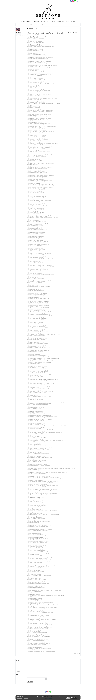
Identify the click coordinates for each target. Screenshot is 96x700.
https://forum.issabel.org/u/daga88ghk (35, 582)
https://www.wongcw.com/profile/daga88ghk (36, 616)
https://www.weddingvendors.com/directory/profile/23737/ (39, 627)
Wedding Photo (60, 21)
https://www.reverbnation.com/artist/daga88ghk (37, 448)
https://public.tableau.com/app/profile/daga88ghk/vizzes (39, 525)
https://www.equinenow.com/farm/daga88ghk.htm (37, 201)
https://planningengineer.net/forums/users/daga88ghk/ (39, 648)
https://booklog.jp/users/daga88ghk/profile (36, 120)
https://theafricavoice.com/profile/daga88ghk (36, 294)
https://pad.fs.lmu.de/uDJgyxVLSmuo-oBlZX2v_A (37, 166)
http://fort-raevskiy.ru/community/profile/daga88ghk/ (38, 301)
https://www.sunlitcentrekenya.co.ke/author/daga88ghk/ (39, 575)
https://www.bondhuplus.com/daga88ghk (36, 427)
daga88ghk (40, 24)
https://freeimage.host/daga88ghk (34, 261)
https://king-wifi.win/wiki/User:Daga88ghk (35, 539)
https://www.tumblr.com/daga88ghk (34, 41)
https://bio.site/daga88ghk (32, 272)
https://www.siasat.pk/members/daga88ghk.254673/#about (39, 396)
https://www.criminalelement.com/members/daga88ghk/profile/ (40, 561)
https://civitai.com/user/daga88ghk (34, 273)
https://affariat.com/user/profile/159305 (35, 346)
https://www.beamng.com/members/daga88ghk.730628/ (39, 398)
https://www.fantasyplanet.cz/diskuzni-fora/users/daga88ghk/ (40, 356)
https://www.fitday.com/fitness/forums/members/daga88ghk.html (41, 146)
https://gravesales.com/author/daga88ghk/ (36, 502)
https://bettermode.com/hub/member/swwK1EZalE (38, 298)
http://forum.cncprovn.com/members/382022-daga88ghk (39, 614)
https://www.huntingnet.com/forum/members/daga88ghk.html (40, 185)
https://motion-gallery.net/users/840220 (35, 319)
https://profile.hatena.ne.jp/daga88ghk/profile (36, 435)
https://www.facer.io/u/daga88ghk (34, 408)
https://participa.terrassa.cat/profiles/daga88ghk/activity (39, 484)
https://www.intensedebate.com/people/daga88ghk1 (38, 113)
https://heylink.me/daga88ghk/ (33, 528)
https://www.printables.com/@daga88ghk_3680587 (37, 317)
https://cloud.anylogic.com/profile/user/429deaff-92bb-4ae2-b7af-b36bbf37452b (44, 590)
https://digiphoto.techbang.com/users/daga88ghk (37, 366)
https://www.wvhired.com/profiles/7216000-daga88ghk (38, 147)
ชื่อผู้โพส (18, 671)
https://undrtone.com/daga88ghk (34, 66)
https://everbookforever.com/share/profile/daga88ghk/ (38, 476)
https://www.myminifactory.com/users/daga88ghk (37, 531)
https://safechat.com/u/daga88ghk (34, 99)
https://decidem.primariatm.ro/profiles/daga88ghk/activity (39, 529)
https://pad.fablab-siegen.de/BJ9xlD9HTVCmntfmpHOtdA (39, 253)
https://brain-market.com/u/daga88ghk (35, 635)
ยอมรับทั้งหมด (74, 697)
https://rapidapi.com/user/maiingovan (35, 248)
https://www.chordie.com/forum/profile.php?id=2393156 (39, 238)
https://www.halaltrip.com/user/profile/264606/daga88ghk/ (39, 265)
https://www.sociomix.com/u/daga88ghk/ (35, 278)
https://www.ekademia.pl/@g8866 (34, 591)
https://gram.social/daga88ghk (33, 323)
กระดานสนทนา (19, 24)
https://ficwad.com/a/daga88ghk (34, 270)
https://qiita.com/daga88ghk (33, 69)
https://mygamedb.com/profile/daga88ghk (36, 281)
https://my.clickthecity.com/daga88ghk (35, 177)
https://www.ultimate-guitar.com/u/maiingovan (37, 585)
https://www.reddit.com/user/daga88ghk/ (36, 40)
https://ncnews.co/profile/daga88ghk (35, 506)
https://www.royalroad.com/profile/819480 (36, 136)
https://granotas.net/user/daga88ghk (35, 257)
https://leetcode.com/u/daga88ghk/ (34, 109)
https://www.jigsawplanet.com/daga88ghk (36, 310)
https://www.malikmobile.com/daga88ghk (36, 89)
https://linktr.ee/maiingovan (33, 87)
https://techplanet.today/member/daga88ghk (36, 341)
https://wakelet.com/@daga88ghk (34, 436)
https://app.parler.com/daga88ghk (34, 562)
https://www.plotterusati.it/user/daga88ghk (36, 188)
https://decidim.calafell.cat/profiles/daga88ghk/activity (38, 372)
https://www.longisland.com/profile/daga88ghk (37, 63)
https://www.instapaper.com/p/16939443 (35, 342)
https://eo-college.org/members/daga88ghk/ (36, 329)
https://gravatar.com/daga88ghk (34, 44)
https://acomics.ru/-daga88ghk (33, 594)
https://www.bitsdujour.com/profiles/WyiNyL (36, 437)
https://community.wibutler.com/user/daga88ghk (37, 364)
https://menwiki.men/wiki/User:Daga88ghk (36, 423)
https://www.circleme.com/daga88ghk (35, 235)
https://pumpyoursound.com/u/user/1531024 (36, 368)
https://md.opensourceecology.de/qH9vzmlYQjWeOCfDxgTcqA (40, 626)
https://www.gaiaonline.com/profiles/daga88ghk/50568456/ (39, 117)
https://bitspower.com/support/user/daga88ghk (37, 558)
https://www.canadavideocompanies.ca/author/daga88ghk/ (39, 260)
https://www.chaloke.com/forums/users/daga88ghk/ (38, 223)
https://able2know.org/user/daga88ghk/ (35, 439)
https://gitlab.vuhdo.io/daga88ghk (34, 77)
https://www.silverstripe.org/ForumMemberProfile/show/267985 (40, 59)
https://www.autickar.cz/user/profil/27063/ (36, 189)
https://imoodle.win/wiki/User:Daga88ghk (36, 330)
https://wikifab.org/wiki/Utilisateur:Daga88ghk (36, 644)
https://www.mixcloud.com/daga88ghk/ (35, 411)
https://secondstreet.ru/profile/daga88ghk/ (36, 101)
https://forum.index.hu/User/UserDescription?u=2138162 (39, 114)
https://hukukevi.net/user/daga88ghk (35, 351)
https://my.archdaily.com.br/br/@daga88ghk (36, 135)
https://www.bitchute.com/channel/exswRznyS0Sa (37, 371)
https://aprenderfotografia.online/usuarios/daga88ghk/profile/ (40, 110)
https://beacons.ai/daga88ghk (33, 522)
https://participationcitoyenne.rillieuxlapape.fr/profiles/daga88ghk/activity (42, 379)
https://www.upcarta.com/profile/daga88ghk (36, 535)
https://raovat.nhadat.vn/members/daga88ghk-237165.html (39, 457)
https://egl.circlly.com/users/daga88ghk (35, 212)
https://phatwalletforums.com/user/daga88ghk (37, 441)
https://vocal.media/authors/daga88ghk (35, 179)
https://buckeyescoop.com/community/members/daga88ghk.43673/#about (43, 447)
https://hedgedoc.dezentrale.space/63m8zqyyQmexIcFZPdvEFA (40, 622)
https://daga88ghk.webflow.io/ (33, 363)
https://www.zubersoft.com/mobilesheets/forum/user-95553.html (41, 266)
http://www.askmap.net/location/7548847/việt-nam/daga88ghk (40, 73)
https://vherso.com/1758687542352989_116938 (37, 573)
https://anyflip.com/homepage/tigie (34, 160)
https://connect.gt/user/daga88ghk (34, 647)
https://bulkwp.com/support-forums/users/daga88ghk (38, 250)
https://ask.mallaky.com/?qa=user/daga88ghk (36, 171)
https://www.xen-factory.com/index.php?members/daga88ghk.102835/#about (43, 103)
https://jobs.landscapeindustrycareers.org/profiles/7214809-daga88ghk (42, 65)
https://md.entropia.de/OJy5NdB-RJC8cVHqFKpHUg (37, 541)
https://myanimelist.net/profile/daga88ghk (36, 456)
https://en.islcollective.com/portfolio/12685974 (37, 288)
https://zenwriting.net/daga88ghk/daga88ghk (36, 299)
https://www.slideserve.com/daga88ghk (35, 192)
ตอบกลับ (30, 681)
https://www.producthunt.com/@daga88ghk (36, 581)
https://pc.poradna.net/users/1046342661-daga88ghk (38, 636)
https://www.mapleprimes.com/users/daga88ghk (37, 445)
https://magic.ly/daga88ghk (33, 211)
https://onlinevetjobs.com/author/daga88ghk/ (36, 355)
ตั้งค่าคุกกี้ (68, 697)
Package (28, 21)
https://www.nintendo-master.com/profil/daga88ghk (38, 93)
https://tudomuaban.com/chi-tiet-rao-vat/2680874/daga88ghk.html (41, 175)
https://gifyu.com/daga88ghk (33, 105)
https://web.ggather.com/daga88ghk (34, 152)
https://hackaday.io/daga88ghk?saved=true (36, 424)
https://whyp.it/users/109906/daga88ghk (35, 240)
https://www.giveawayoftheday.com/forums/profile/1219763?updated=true (43, 429)
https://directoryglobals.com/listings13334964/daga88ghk (39, 520)
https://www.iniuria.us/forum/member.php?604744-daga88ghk (40, 57)
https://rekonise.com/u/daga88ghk (34, 390)
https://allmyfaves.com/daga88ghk (34, 91)
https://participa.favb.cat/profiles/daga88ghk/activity (38, 566)
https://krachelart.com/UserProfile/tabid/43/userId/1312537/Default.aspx (42, 619)
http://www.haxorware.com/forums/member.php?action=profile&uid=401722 (43, 557)
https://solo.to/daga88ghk (32, 592)
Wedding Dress (35, 21)
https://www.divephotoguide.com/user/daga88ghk (37, 52)
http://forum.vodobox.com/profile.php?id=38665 (37, 48)
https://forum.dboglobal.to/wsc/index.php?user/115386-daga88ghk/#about (43, 514)
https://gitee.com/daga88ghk (33, 297)
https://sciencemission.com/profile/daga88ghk (37, 338)
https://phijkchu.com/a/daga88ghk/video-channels (37, 170)
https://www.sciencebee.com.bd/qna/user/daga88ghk (38, 90)
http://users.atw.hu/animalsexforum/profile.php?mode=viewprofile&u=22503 (43, 334)
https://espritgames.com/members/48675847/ (37, 176)
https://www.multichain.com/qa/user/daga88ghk (37, 124)
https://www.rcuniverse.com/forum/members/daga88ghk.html (40, 184)
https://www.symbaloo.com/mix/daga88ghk (36, 54)
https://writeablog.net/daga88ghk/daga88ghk (36, 473)
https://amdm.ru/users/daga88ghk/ (34, 264)
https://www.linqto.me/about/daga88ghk (35, 276)
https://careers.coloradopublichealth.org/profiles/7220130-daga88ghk (42, 510)
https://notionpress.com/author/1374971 (36, 97)
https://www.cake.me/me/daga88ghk (35, 567)
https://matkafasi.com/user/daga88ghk (35, 407)
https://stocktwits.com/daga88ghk (34, 86)
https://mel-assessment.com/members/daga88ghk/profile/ (39, 490)
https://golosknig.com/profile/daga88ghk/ (36, 102)
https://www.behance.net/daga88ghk (35, 471)
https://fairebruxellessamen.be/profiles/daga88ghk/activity (39, 154)
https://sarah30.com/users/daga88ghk (35, 155)
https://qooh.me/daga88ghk (33, 387)
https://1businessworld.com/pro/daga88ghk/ (36, 138)
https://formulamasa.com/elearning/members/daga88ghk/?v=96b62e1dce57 (43, 217)
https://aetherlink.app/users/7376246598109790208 (38, 353)
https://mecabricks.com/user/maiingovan (36, 249)
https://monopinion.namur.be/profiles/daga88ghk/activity (39, 318)
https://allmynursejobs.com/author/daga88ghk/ (37, 545)
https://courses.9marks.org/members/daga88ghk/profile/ (39, 421)
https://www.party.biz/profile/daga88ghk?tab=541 (37, 542)
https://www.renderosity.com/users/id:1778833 (37, 82)
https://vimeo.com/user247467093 (34, 75)
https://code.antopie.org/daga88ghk (34, 555)
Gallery (48, 21)
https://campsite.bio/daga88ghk (34, 533)
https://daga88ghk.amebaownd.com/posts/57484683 (38, 615)
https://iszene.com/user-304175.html (35, 132)
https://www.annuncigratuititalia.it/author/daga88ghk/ (38, 305)
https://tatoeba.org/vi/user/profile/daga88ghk (36, 392)
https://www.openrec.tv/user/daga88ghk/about (37, 128)
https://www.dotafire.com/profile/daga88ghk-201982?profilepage (40, 274)
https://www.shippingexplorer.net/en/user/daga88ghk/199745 (40, 482)
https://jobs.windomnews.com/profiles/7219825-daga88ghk (39, 410)
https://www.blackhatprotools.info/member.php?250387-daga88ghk (41, 126)
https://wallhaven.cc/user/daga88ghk (35, 534)
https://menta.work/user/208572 (34, 107)
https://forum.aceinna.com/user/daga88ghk (36, 642)
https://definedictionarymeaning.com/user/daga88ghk (38, 347)
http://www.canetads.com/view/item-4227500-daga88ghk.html (40, 391)
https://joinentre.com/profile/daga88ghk (35, 547)
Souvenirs (73, 21)
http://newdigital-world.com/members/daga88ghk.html (38, 350)
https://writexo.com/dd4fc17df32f (34, 501)
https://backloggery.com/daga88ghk (34, 224)
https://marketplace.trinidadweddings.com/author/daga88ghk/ (40, 500)
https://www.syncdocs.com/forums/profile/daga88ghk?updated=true (41, 67)
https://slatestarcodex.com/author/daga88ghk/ (37, 256)
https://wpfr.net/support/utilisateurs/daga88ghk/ (37, 331)
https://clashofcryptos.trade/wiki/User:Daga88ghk (37, 577)
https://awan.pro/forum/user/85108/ (35, 50)
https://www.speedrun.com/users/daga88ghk (36, 384)
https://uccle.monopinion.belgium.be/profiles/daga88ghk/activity (40, 46)
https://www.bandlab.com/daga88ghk (35, 452)
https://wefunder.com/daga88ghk (34, 498)
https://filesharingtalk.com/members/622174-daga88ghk (39, 311)
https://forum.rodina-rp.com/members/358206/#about (38, 521)
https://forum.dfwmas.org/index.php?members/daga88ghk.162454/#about (43, 485)
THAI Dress (42, 21)
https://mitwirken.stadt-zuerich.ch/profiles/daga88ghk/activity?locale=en (42, 416)
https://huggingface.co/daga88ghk (34, 586)
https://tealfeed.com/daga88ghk (34, 289)
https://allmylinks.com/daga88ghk (34, 127)
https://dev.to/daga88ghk (32, 600)
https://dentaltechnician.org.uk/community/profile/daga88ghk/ (40, 167)
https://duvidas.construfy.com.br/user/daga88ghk (37, 205)
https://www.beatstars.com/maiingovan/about (37, 246)
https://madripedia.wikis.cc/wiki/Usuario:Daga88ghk (38, 623)
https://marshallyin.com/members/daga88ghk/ (37, 325)
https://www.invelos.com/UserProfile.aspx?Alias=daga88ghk (39, 118)
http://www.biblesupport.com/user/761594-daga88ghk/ (38, 148)
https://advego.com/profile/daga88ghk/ (35, 236)
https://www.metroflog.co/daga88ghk (35, 399)
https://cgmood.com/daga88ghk (34, 443)
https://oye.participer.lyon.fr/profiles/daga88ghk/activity (39, 362)
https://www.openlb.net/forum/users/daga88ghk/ (37, 404)
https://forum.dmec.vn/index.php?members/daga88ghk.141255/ (40, 386)
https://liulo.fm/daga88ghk (32, 306)
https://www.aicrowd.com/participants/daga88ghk (37, 530)
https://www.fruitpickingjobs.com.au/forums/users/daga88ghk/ (40, 163)
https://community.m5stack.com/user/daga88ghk (37, 119)
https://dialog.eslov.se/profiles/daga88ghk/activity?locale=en (39, 180)
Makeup (53, 21)
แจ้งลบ (78, 28)
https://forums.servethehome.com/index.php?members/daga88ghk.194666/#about (44, 432)
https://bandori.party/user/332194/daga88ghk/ (37, 168)
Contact (67, 21)
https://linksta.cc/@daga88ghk (33, 354)
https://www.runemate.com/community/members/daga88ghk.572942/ (42, 504)
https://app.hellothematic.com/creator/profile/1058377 (38, 151)
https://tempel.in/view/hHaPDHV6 (34, 375)
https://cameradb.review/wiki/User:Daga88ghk (37, 345)
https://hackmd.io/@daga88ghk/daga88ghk (36, 587)
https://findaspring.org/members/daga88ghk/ (36, 516)
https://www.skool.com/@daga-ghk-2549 (35, 233)
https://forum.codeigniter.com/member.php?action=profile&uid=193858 (42, 187)
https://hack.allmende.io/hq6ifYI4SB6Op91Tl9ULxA (37, 302)
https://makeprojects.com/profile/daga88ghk (36, 231)
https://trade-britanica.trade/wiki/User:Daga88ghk (37, 406)
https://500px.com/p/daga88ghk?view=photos (36, 196)
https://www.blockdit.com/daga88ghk (35, 144)
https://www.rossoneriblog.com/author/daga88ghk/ (38, 417)
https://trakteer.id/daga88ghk (33, 150)
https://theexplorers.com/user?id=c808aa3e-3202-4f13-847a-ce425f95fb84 (42, 481)
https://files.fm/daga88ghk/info (33, 106)
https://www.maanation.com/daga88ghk (35, 474)
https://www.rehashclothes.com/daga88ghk (36, 221)
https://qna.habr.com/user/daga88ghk (35, 78)
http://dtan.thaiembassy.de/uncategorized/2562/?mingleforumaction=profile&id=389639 (45, 595)
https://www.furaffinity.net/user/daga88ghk (36, 518)
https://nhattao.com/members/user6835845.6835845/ (38, 463)
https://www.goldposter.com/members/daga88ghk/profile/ (39, 419)
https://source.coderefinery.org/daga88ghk (36, 181)
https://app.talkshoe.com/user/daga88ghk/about (37, 58)
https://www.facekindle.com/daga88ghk (35, 549)
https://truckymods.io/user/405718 (34, 195)
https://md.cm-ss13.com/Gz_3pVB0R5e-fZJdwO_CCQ (38, 216)
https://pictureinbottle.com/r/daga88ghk (35, 537)
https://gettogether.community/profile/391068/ (37, 382)
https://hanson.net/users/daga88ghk (35, 191)
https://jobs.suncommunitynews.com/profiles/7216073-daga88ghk (41, 162)
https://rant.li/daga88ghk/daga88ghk (35, 509)
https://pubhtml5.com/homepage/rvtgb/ (35, 420)
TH (78, 1)
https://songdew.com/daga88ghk (34, 574)
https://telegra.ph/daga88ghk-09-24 (34, 395)
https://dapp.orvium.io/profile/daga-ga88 (35, 208)
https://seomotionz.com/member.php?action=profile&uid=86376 (40, 284)
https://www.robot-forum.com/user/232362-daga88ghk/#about (40, 134)
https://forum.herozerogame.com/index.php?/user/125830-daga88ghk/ (42, 493)
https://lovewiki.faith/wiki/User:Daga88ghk (36, 339)
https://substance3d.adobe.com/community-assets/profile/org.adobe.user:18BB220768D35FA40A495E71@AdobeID (51, 468)
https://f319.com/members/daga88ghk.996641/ (37, 569)
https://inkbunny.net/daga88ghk (34, 183)
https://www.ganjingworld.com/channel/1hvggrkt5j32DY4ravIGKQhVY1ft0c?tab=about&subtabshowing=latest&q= (51, 565)
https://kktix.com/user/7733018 (33, 277)
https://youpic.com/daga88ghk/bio (34, 428)
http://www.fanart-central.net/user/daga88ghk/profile (38, 123)
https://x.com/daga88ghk (32, 37)
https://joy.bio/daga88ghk (32, 285)
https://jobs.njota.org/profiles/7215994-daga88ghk (37, 139)
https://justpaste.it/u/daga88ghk (34, 140)
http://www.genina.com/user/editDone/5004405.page (38, 174)
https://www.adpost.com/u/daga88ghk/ (35, 496)
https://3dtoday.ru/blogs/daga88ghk (34, 517)
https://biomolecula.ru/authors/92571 (35, 376)
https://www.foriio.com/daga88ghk (34, 213)
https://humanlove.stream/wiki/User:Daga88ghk (37, 293)
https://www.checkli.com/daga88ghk (34, 282)
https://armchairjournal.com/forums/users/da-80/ (37, 343)
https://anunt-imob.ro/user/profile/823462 (36, 378)
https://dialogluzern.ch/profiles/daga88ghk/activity (37, 526)
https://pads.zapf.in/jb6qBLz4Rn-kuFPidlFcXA (36, 579)
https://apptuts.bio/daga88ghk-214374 (35, 262)
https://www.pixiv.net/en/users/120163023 (36, 608)
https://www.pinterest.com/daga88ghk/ (35, 38)
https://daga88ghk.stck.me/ (33, 606)
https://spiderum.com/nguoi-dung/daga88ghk (36, 227)
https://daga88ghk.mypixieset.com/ (34, 599)
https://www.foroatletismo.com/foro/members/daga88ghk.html (40, 131)
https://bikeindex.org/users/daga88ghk (35, 524)
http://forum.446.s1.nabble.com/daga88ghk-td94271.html (39, 643)
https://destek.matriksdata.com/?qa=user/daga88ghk (38, 603)
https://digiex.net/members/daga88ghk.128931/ (37, 610)
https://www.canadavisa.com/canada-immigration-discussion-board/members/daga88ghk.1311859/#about (49, 402)
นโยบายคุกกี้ (26, 698)
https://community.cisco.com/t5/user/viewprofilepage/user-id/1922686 (42, 98)
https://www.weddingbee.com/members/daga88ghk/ (38, 640)
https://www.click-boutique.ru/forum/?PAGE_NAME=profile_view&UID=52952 (43, 477)
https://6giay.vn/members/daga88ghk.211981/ (37, 130)
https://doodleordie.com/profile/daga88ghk (36, 620)
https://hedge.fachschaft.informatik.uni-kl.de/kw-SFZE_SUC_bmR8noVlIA (42, 413)
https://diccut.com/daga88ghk (33, 631)
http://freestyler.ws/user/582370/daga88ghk (36, 209)
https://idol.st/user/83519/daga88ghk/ (35, 322)
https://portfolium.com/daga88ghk (34, 237)
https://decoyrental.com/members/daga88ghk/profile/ (38, 314)
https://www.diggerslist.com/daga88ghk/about (37, 632)
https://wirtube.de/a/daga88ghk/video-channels (37, 229)
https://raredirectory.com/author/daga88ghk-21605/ (38, 583)
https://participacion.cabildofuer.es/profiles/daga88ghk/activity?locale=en (42, 143)
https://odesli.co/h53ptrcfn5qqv (34, 650)
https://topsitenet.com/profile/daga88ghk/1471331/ (38, 81)
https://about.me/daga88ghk (33, 53)
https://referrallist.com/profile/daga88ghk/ (36, 290)
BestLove (23, 21)
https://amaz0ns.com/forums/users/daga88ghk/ (37, 172)
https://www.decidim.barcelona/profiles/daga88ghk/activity (39, 559)
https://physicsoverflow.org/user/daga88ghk (36, 460)
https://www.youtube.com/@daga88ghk (35, 42)
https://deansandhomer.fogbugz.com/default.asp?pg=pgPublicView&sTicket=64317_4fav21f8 (46, 425)
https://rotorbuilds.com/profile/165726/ (35, 469)
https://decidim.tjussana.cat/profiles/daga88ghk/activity (39, 327)
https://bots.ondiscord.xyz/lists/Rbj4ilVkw (35, 335)
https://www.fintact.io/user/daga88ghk (35, 433)
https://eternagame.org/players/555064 (35, 497)
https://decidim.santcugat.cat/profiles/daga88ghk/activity (39, 74)
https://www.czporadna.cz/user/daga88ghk (36, 242)
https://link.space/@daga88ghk (33, 95)
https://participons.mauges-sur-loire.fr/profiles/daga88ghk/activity (41, 651)
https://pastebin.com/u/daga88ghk (34, 630)
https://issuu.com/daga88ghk (33, 455)
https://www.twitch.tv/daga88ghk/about (35, 49)
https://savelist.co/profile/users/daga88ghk (36, 197)
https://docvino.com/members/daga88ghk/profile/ (37, 269)
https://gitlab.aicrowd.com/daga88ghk (35, 546)
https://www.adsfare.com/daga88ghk (35, 598)
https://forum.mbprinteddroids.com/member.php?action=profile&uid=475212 (43, 604)
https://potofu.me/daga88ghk (33, 159)
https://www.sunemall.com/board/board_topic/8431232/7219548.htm (41, 383)
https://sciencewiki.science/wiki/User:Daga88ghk (37, 349)
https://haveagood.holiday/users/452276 (35, 488)
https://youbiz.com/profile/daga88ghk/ (35, 225)
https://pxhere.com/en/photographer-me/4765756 (37, 639)
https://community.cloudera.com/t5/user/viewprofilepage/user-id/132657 (42, 374)
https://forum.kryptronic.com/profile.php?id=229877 (38, 307)
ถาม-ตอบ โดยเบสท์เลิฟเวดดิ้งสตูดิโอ (30, 24)
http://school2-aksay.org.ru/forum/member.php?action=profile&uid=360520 (43, 358)
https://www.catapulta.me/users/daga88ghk (36, 550)
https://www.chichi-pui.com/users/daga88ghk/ (37, 252)
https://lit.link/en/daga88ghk (33, 554)
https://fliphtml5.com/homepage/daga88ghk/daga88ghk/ (39, 646)
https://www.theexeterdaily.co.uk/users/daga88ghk (38, 453)
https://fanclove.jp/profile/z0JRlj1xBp (34, 228)
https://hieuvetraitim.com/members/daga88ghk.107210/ (39, 638)
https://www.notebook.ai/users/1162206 (35, 394)
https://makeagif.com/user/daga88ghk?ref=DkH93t (37, 459)
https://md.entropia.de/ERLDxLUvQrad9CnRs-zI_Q (37, 538)
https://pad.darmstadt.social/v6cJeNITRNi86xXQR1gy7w (38, 286)
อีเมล (17, 674)
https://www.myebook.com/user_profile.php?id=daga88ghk (39, 280)
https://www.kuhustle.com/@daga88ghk (35, 295)
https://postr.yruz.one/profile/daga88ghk (35, 571)
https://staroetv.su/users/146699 (34, 578)
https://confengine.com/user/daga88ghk (35, 199)
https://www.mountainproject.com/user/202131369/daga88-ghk (40, 602)
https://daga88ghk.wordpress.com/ (34, 45)
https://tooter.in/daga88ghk (33, 220)
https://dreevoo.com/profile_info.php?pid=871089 (37, 62)
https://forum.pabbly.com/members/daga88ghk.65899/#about (40, 451)
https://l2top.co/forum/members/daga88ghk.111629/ (38, 313)
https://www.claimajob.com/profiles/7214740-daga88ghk (39, 61)
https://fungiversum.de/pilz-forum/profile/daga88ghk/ (38, 449)
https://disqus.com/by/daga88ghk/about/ (36, 79)
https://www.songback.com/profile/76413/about (37, 56)
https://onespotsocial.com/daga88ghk (35, 508)
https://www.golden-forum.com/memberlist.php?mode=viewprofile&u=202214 (43, 607)
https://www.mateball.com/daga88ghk (35, 321)
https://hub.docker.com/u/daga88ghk (35, 122)
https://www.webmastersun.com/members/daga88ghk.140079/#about (42, 489)
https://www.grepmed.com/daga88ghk (35, 480)
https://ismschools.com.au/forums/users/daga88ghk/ (38, 465)
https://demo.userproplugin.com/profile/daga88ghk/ (38, 634)
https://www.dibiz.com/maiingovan (34, 204)
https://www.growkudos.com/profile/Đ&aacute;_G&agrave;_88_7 (40, 258)
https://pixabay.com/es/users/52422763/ (35, 70)
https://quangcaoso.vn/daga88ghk (34, 245)
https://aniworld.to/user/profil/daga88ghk (36, 268)
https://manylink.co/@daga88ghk (34, 115)
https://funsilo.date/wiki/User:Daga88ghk (35, 367)
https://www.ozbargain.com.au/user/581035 (36, 486)
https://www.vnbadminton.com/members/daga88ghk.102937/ (40, 553)
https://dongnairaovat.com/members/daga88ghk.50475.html (40, 624)
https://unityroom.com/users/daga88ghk (35, 254)
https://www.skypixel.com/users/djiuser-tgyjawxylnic (38, 244)
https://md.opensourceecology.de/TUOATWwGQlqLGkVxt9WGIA (40, 612)
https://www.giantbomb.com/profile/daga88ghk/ (37, 158)
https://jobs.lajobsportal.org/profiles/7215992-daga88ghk (39, 142)
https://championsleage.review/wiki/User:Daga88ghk (38, 551)
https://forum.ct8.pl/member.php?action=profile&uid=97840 (39, 494)
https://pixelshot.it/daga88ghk (33, 570)
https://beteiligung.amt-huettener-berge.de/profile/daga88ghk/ (40, 360)
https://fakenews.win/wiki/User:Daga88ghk (36, 309)
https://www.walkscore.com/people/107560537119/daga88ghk (40, 94)
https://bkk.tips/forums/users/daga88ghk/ (36, 596)
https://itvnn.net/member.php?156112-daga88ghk (37, 618)
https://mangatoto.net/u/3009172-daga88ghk (36, 512)
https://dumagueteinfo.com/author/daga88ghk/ (37, 505)
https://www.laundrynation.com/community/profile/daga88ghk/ (40, 315)
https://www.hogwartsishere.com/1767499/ (36, 359)
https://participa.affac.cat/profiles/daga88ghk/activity (38, 380)
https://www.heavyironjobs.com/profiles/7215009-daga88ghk (40, 111)
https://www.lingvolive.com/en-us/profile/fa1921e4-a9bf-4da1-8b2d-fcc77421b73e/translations (47, 472)
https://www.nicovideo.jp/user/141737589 (36, 232)
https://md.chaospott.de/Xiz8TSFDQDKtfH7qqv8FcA (38, 388)
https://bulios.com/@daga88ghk (34, 444)
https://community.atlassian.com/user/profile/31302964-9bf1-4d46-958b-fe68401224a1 (45, 440)
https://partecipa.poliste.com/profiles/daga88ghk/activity (39, 415)
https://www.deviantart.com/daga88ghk (35, 71)
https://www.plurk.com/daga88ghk (34, 513)
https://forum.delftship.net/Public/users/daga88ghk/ (38, 370)
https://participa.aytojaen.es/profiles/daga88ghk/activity (39, 403)
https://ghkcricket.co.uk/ (36, 34)
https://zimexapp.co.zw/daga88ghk (34, 333)
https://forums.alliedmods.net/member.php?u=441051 (38, 628)
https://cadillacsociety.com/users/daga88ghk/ (36, 203)
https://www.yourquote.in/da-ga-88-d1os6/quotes (37, 241)
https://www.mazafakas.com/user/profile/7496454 (37, 219)
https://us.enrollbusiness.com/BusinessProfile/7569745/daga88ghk (41, 83)
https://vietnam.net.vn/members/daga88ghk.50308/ (38, 431)
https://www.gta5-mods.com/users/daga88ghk (37, 156)
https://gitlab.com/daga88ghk (33, 85)
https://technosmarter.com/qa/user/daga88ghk (37, 326)
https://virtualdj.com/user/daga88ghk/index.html (37, 464)
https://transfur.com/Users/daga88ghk (35, 543)
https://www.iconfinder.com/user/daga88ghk (36, 461)
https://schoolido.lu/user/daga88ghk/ (35, 412)
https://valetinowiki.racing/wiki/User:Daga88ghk (37, 337)
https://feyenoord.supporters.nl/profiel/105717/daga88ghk (39, 215)
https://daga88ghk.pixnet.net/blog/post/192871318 (38, 589)
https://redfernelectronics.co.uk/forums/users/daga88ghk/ (39, 193)
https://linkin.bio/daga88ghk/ (33, 492)
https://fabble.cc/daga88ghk (33, 164)
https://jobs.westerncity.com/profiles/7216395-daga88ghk (39, 200)
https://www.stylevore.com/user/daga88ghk (36, 611)
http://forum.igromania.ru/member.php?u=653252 (37, 303)
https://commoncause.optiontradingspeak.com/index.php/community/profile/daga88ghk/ (46, 478)
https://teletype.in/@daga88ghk (33, 207)
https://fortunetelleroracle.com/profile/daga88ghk (37, 292)
